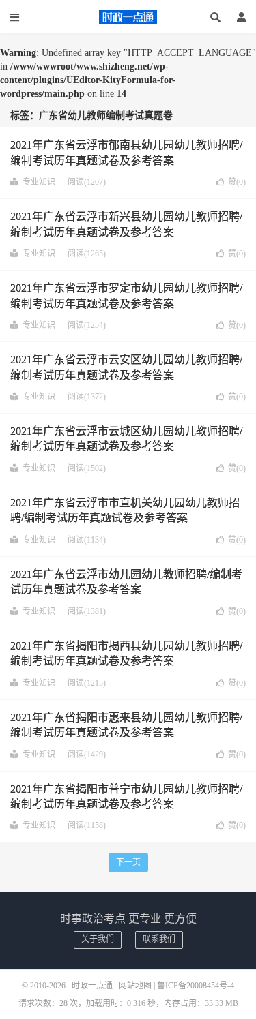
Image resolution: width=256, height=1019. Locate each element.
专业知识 (39, 182)
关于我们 (97, 939)
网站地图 (135, 985)
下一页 (128, 862)
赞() (237, 182)
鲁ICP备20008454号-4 (195, 985)
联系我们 (159, 939)
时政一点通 (128, 17)
